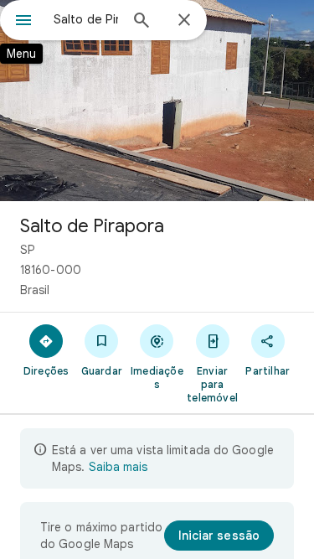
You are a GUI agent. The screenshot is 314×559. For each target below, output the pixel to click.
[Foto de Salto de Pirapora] (157, 100)
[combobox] (86, 19)
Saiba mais (118, 466)
